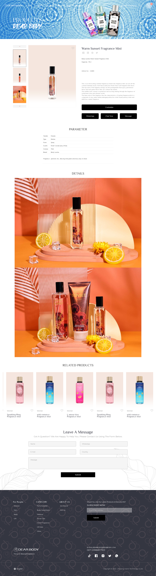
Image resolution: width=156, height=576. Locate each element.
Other (39, 531)
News (68, 6)
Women (10, 411)
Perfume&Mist (42, 506)
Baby (16, 514)
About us (78, 6)
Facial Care (41, 519)
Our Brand (64, 506)
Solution (49, 6)
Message (128, 116)
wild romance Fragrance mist (44, 415)
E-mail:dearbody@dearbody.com (101, 547)
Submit (96, 518)
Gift (15, 519)
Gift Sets (40, 527)
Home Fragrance (43, 523)
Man (15, 510)
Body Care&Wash (43, 510)
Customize (109, 107)
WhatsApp (90, 116)
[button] (19, 46)
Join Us (62, 510)
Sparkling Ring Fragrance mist (14, 415)
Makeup (40, 514)
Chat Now (109, 116)
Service (59, 6)
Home (29, 6)
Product (39, 6)
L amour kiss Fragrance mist (74, 415)
